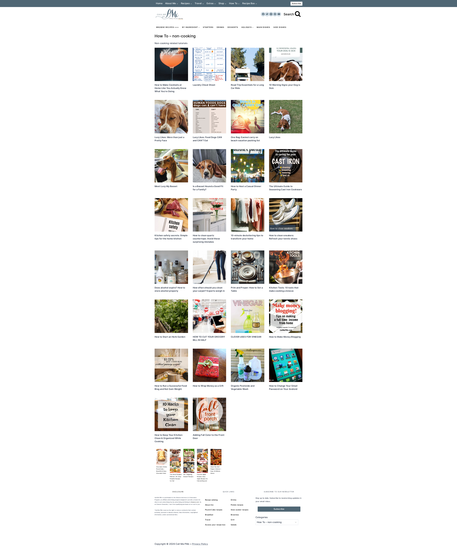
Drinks (220, 27)
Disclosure (178, 492)
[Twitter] (267, 14)
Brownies (235, 515)
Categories (262, 517)
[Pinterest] (275, 14)
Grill (232, 520)
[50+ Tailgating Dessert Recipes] (188, 461)
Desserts (233, 27)
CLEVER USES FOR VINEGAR (246, 337)
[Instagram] (271, 14)
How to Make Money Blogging (285, 337)
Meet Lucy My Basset (166, 186)
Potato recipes (237, 505)
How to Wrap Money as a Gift (208, 386)
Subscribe (296, 3)
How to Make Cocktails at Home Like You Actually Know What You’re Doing (170, 88)
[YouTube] (279, 14)
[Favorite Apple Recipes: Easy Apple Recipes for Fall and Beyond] (202, 461)
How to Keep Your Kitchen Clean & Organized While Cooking (168, 438)
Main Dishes (263, 27)
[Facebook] (263, 14)
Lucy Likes (274, 137)
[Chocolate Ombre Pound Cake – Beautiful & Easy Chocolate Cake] (161, 457)
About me (209, 505)
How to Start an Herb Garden (170, 337)
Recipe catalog (211, 500)
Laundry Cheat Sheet (204, 85)
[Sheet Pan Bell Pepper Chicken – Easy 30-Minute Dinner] (216, 457)
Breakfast (209, 515)
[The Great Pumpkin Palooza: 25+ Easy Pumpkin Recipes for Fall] (175, 461)
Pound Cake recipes (213, 510)
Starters (208, 27)
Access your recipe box (215, 525)
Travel (207, 520)
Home (159, 3)
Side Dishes (279, 27)
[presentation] (171, 64)
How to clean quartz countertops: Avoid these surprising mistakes (206, 238)
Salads (233, 525)
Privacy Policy (200, 544)
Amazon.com (195, 502)
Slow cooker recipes (239, 510)
